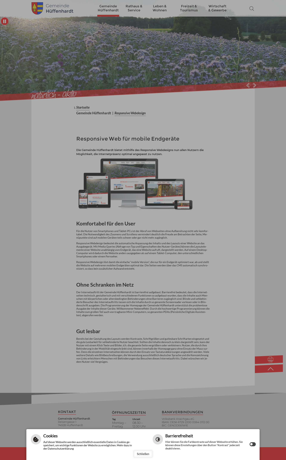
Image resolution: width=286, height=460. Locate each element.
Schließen (143, 454)
